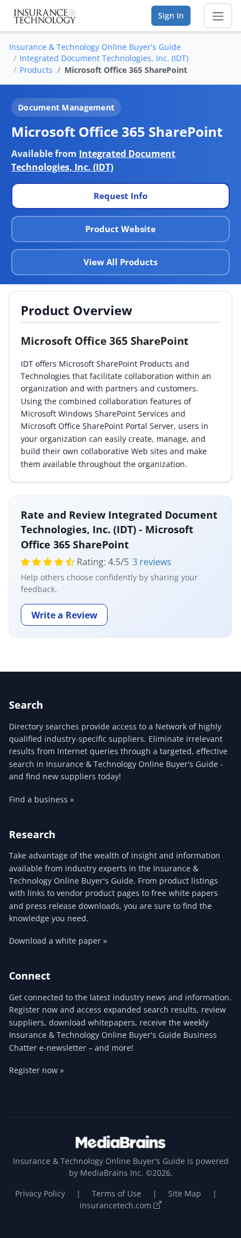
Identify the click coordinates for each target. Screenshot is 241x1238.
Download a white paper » (58, 940)
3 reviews (152, 562)
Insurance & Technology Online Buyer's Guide (95, 46)
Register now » (36, 1070)
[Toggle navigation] (218, 15)
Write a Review (64, 615)
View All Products (120, 261)
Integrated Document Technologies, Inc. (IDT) (104, 58)
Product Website (120, 228)
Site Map (184, 1193)
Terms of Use (116, 1193)
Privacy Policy (40, 1193)
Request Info (120, 195)
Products (36, 69)
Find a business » (41, 799)
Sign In (171, 15)
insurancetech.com (117, 1205)
